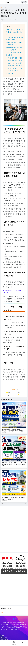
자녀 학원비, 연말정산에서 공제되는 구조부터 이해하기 (14, 32)
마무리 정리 (9, 73)
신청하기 (14, 644)
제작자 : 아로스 (4, 637)
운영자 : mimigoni (5, 639)
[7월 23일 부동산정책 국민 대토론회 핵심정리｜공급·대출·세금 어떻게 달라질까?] (14, 483)
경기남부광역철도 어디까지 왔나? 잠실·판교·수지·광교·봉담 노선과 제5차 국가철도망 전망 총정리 (13, 430)
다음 (3, 503)
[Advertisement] (12, 528)
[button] (2, 2)
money (4, 7)
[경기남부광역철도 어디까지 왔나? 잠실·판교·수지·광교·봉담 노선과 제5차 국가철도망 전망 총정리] (14, 415)
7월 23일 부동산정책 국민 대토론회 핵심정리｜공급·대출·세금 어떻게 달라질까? (14, 498)
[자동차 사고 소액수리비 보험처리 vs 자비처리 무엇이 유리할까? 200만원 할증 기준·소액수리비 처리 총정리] (14, 449)
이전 (25, 503)
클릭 (2, 611)
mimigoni (6, 2)
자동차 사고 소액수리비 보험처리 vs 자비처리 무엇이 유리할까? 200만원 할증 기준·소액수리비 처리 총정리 (14, 464)
